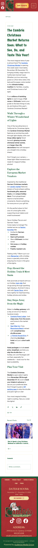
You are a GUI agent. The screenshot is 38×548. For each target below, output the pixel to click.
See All (29, 420)
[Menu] (33, 5)
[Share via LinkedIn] (17, 407)
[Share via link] (21, 407)
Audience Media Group (24, 544)
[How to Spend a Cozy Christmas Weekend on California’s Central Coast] (19, 430)
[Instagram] (3, 4)
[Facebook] (3, 8)
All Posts (8, 16)
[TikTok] (12, 521)
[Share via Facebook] (8, 407)
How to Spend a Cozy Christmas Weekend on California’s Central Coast (18, 442)
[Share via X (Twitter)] (12, 407)
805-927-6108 (19, 533)
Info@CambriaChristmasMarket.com (19, 536)
